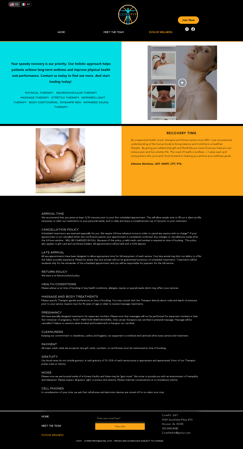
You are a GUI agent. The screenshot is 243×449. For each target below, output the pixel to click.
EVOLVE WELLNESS (53, 435)
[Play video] (182, 83)
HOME (45, 416)
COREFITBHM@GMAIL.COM (98, 441)
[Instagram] (187, 29)
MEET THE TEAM (51, 426)
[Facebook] (193, 29)
